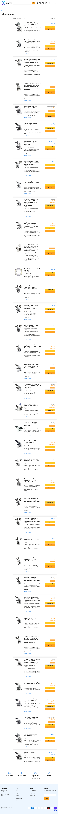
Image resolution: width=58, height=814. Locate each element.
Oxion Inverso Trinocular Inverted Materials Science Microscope (31, 424)
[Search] (33, 3)
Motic (25, 25)
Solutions (28, 7)
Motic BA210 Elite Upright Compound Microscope (31, 123)
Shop (17, 790)
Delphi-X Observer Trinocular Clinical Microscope (32, 441)
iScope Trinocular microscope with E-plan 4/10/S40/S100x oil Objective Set (32, 346)
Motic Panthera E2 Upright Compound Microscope (31, 717)
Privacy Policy (32, 792)
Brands (34, 7)
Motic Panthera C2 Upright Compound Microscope (31, 699)
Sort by (14, 18)
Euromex (25, 44)
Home (2, 10)
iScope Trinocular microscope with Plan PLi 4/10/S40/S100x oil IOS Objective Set (32, 41)
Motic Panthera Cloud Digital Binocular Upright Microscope (32, 682)
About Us (17, 792)
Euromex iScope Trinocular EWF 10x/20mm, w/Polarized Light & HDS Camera (31, 162)
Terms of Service (33, 790)
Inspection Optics (20, 7)
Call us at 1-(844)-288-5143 (6, 798)
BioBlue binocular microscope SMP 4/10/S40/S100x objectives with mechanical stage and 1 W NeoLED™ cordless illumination (32, 662)
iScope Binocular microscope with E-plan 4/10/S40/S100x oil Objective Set (32, 386)
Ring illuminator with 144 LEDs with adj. (32, 269)
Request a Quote (50, 26)
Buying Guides (18, 796)
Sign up (46, 798)
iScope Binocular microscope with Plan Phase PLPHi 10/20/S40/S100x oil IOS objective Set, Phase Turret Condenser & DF (31, 225)
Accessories (11, 7)
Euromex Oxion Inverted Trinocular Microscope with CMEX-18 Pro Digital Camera (31, 405)
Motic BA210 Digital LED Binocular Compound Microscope (30, 735)
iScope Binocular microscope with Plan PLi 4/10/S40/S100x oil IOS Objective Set (32, 366)
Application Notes (19, 798)
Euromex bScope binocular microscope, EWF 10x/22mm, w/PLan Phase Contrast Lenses (32, 460)
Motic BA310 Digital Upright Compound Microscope (31, 23)
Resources (17, 795)
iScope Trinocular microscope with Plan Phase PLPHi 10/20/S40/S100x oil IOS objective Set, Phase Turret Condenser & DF (31, 202)
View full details (27, 34)
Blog (16, 800)
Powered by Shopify (4, 808)
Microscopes (4, 7)
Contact (17, 793)
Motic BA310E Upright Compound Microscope (30, 753)
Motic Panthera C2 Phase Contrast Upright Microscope (31, 107)
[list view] (56, 18)
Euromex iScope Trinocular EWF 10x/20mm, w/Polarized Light (31, 182)
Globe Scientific (26, 271)
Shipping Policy (32, 795)
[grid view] (54, 18)
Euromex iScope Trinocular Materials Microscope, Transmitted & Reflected (31, 287)
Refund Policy (32, 793)
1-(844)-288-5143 (42, 3)
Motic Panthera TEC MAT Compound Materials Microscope (30, 143)
